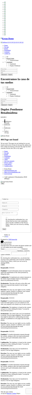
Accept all (3, 393)
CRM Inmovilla (12, 239)
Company (7, 52)
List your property (9, 161)
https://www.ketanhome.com (12, 172)
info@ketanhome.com (10, 170)
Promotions (7, 50)
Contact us (7, 53)
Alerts (6, 159)
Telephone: (25, 249)
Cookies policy (8, 166)
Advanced (4, 74)
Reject (18, 393)
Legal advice (7, 164)
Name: (2, 249)
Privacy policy (8, 162)
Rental (6, 48)
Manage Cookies (11, 393)
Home (6, 45)
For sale (6, 47)
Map (2, 183)
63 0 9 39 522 (8, 174)
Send (4, 229)
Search (10, 74)
